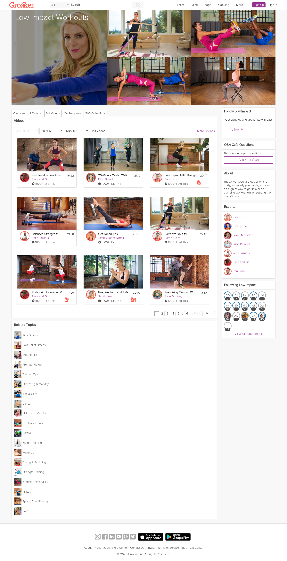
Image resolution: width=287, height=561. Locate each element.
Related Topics (25, 325)
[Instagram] (98, 537)
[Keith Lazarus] (24, 236)
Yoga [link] (208, 5)
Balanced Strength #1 (45, 234)
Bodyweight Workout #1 (47, 292)
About (88, 547)
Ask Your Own (249, 160)
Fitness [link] (180, 5)
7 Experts (36, 113)
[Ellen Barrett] (91, 177)
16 (186, 313)
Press (97, 547)
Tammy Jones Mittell (111, 238)
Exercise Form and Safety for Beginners (114, 292)
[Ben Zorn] (228, 271)
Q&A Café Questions (239, 145)
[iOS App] (150, 537)
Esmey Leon (241, 226)
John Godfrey (173, 296)
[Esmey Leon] (228, 226)
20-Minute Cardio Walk (112, 175)
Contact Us (137, 547)
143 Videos (53, 113)
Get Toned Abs (108, 234)
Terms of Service (168, 547)
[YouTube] (119, 537)
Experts (229, 207)
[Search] (138, 5)
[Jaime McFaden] (228, 235)
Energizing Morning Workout (181, 292)
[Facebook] (105, 537)
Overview (19, 113)
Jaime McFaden (243, 235)
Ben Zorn (239, 271)
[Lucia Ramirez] (228, 244)
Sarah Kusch (172, 179)
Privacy (150, 547)
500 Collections (95, 113)
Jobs (106, 547)
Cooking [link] (223, 5)
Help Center (120, 547)
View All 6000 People (248, 334)
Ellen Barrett (106, 179)
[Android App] (178, 537)
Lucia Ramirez (241, 244)
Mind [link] (195, 5)
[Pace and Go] (24, 177)
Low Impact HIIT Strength (181, 175)
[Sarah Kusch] (157, 177)
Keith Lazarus (40, 238)
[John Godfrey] (157, 294)
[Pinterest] (126, 537)
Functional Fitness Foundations (48, 175)
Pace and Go (40, 179)
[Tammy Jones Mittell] (91, 236)
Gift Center (196, 547)
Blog (184, 547)
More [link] (239, 5)
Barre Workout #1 (176, 234)
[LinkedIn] (112, 537)
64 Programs (72, 113)
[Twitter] (133, 537)
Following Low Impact (240, 285)
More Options (206, 131)
